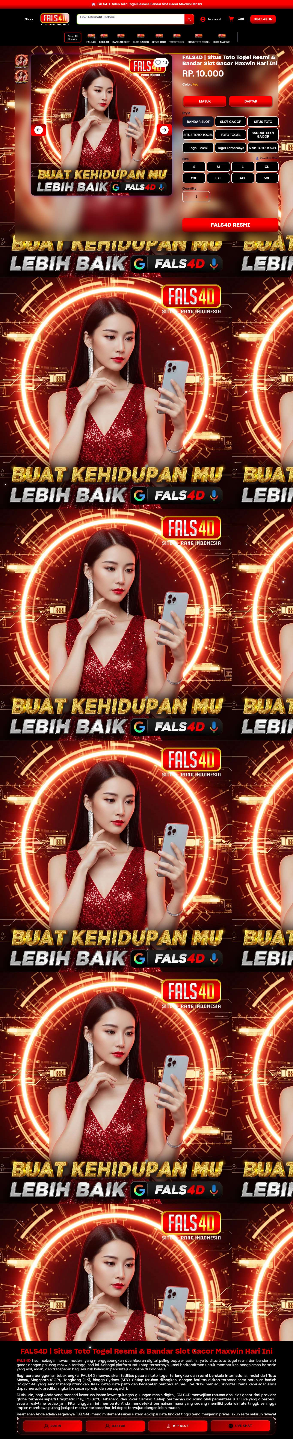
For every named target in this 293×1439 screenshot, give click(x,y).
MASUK (205, 101)
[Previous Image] (38, 130)
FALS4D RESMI (230, 225)
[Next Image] (164, 130)
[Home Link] (55, 19)
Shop (29, 19)
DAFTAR (251, 101)
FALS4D (24, 1360)
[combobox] (131, 19)
